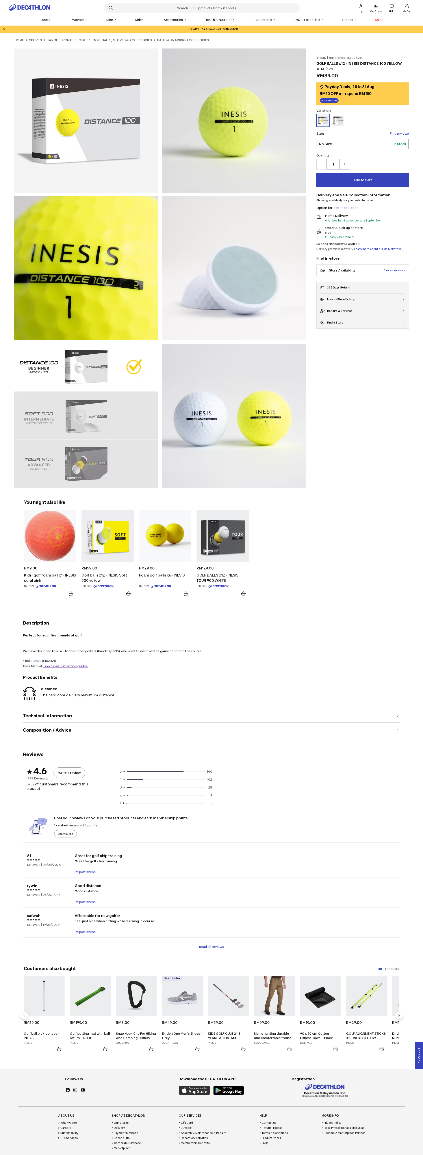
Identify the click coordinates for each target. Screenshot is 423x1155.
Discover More (329, 100)
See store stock (394, 270)
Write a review (69, 773)
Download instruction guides (65, 666)
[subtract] (321, 164)
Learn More (65, 833)
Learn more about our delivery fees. (378, 249)
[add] (344, 164)
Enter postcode (346, 208)
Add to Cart (362, 180)
